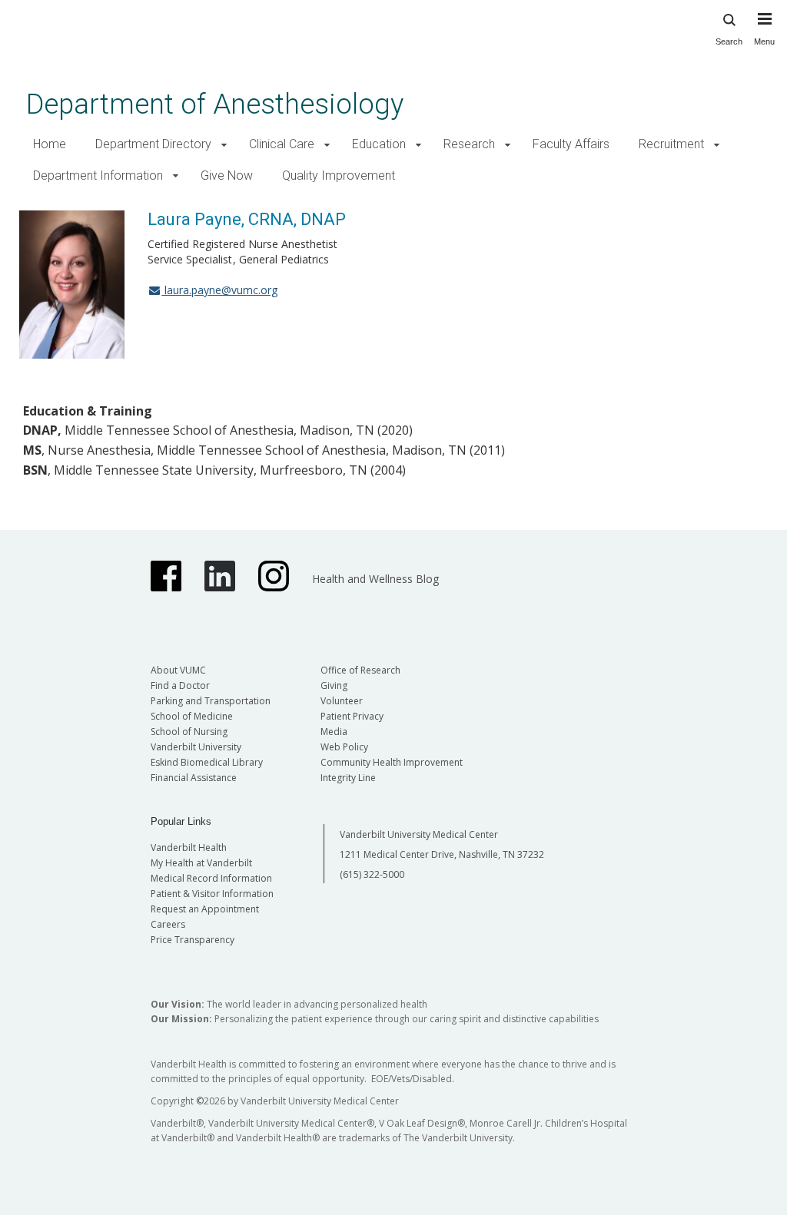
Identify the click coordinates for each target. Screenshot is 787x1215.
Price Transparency (192, 939)
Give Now (227, 175)
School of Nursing (189, 731)
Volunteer (341, 700)
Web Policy (344, 746)
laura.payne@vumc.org (219, 290)
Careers (168, 924)
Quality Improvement (338, 175)
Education (379, 144)
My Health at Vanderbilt (201, 862)
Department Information (98, 175)
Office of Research (360, 670)
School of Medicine (192, 716)
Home (49, 144)
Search (729, 41)
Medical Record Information (211, 878)
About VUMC (178, 670)
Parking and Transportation (211, 700)
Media (333, 731)
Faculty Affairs (571, 144)
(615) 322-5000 (372, 874)
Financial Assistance (194, 777)
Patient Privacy (352, 716)
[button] (224, 144)
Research (469, 144)
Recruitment (671, 144)
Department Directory (153, 144)
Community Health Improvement (391, 762)
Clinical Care (281, 144)
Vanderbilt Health (189, 847)
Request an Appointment (205, 908)
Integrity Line (348, 777)
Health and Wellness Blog (375, 578)
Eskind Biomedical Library (207, 762)
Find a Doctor (180, 685)
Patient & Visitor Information (212, 893)
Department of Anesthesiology (214, 104)
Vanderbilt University (196, 746)
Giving (333, 685)
